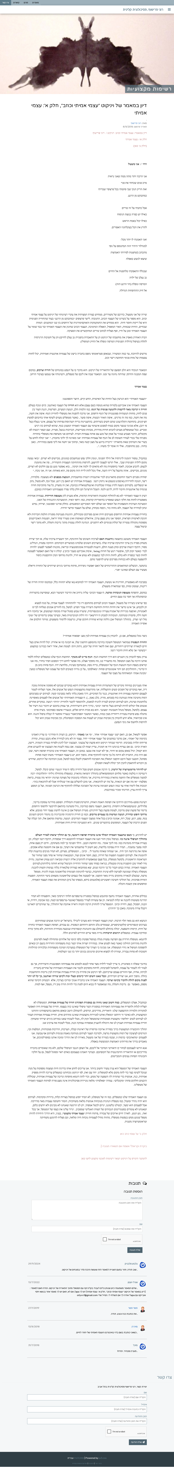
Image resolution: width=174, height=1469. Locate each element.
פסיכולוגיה (79, 1458)
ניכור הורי (98, 1463)
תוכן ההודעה (141, 1416)
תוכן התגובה (136, 1198)
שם (140, 1224)
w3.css (103, 1458)
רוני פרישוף (136, 123)
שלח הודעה (136, 1442)
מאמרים (35, 2)
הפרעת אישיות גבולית (79, 1463)
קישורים (16, 2)
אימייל (144, 1404)
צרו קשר (5, 2)
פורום (26, 2)
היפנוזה (91, 1463)
